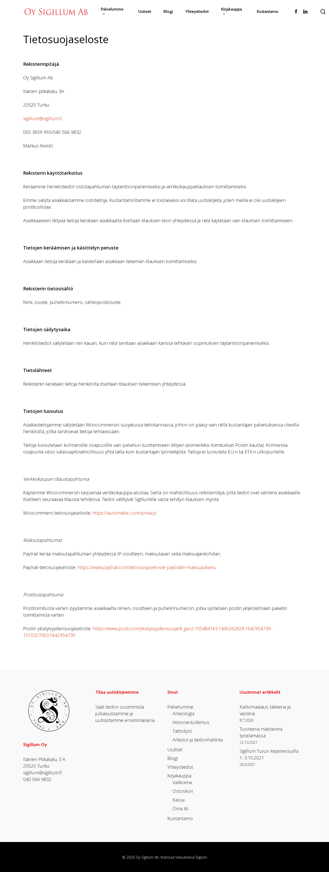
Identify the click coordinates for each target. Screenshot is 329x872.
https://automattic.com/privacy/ (124, 513)
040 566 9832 (37, 779)
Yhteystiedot (180, 767)
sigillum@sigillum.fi (42, 118)
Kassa (178, 800)
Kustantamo (180, 818)
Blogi (172, 758)
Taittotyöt (182, 731)
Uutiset (174, 749)
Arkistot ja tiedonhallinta (197, 740)
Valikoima (182, 782)
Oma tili (180, 808)
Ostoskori (182, 791)
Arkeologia (183, 713)
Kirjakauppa (179, 776)
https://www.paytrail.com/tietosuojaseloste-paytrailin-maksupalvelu (146, 567)
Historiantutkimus (190, 722)
